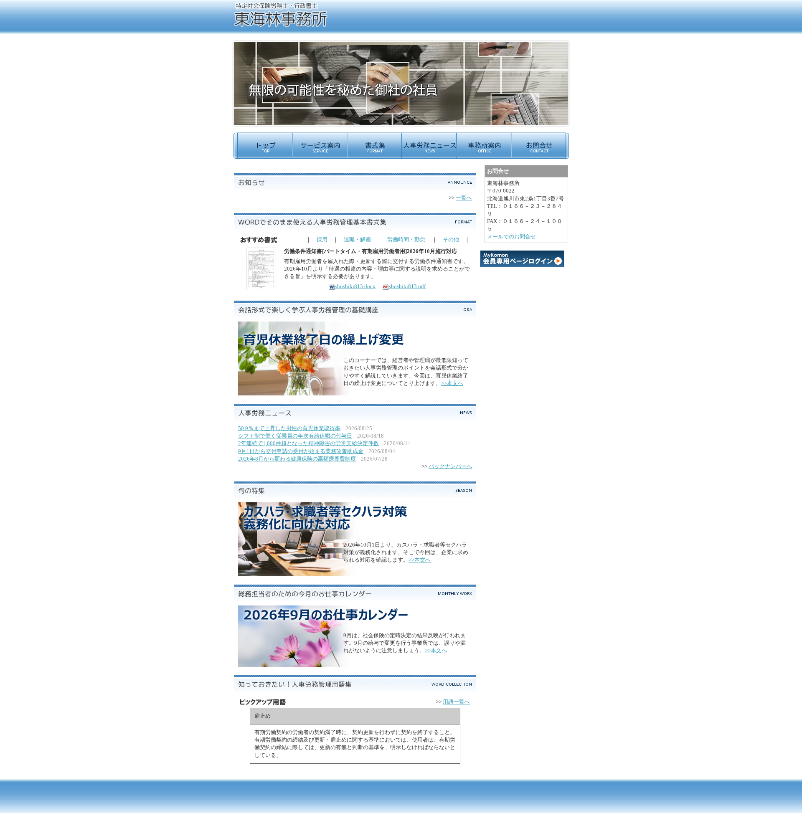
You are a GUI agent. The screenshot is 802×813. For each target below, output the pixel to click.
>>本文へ (452, 383)
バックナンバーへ (450, 466)
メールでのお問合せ (511, 236)
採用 (322, 239)
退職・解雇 (357, 239)
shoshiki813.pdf (407, 286)
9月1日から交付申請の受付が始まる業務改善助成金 (300, 451)
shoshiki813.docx (355, 286)
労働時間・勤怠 (406, 239)
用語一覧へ (456, 702)
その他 (451, 239)
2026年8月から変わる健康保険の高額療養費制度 (297, 459)
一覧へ (464, 198)
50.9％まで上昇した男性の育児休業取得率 (289, 428)
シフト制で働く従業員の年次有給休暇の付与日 (295, 436)
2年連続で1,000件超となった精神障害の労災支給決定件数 (308, 443)
